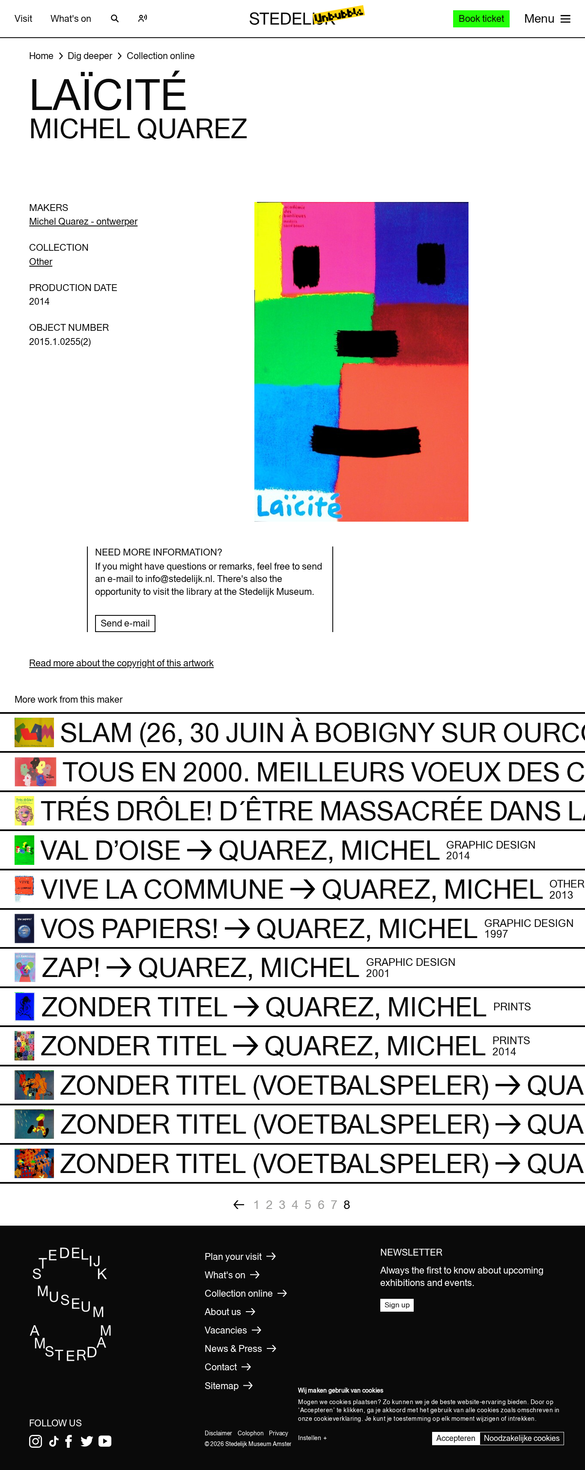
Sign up (397, 1305)
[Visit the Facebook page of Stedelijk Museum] (68, 1441)
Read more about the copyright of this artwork (121, 662)
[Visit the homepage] (70, 1358)
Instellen (309, 1437)
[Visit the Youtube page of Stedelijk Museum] (104, 1441)
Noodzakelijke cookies (522, 1438)
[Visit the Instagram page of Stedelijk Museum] (35, 1441)
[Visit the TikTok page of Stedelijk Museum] (54, 1441)
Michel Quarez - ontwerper (83, 221)
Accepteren (455, 1438)
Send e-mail (125, 623)
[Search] (114, 18)
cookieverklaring (337, 1418)
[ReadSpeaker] (143, 18)
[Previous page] (239, 1204)
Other (40, 261)
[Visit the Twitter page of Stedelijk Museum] (87, 1441)
